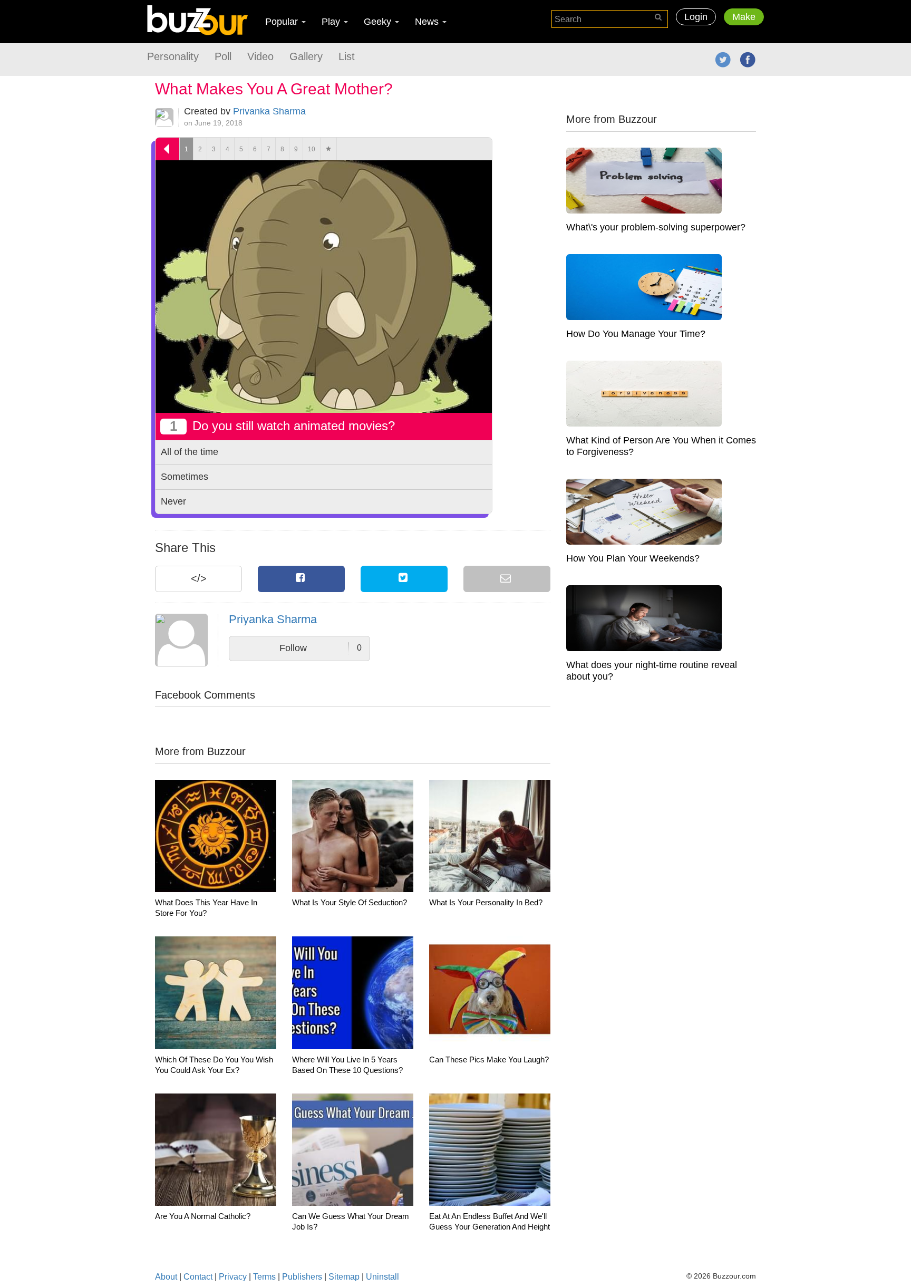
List (346, 56)
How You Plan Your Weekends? (633, 558)
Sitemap (344, 1276)
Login (696, 17)
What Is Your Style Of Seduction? (349, 902)
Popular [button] (283, 21)
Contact (197, 1276)
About (166, 1276)
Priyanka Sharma (269, 111)
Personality (173, 56)
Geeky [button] (379, 21)
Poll (223, 56)
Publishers (302, 1276)
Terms (264, 1276)
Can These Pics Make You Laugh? (489, 1059)
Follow (320, 648)
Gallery (306, 56)
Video (260, 56)
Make (743, 17)
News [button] (428, 21)
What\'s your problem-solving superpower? (655, 227)
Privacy (233, 1276)
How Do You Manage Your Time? (635, 333)
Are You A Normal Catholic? (202, 1216)
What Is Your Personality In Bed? (485, 902)
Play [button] (332, 21)
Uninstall (382, 1276)
